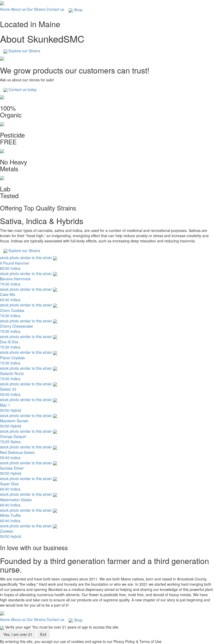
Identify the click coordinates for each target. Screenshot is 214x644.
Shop (77, 9)
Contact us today (22, 89)
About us (18, 9)
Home (5, 9)
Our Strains (36, 9)
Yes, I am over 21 (17, 634)
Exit (43, 634)
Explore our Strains (24, 50)
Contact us (55, 9)
